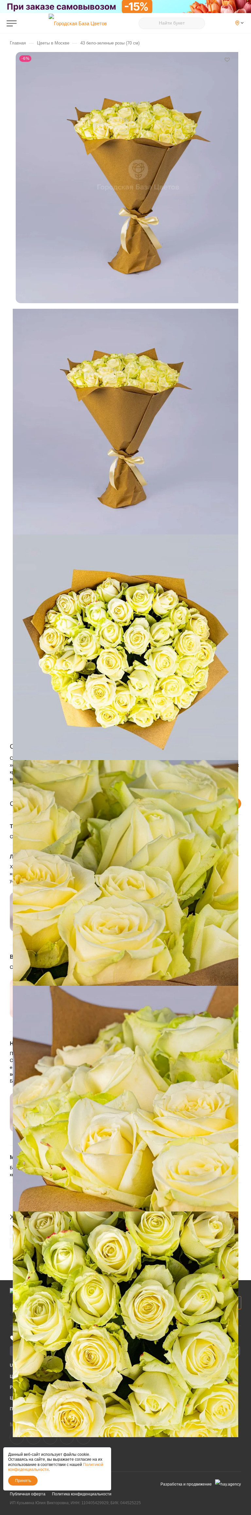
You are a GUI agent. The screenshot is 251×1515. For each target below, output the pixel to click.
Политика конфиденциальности (81, 1494)
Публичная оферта (27, 1494)
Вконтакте (17, 1437)
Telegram (33, 1437)
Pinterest (83, 1437)
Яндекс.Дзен (67, 1437)
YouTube (50, 1437)
